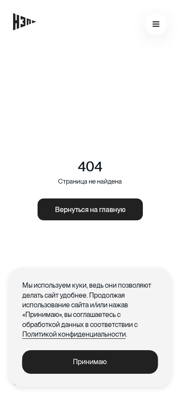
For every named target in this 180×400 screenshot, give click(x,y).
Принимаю (90, 362)
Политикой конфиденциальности (74, 334)
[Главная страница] (24, 21)
